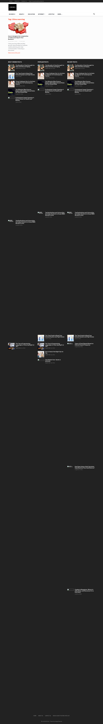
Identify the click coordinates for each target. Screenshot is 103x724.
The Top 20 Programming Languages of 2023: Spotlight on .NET (25, 345)
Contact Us (24, 1)
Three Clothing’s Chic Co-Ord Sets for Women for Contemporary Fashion (25, 83)
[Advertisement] (65, 7)
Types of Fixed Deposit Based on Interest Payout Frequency (84, 344)
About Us (17, 1)
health (21, 14)
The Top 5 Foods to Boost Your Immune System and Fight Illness (25, 74)
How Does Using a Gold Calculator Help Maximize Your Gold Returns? (84, 467)
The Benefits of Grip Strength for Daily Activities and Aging (25, 66)
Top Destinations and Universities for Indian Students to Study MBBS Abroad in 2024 (25, 222)
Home (10, 1)
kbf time (47, 721)
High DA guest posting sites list (36, 1)
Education (31, 14)
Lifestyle (51, 14)
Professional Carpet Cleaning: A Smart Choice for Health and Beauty (25, 99)
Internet (41, 14)
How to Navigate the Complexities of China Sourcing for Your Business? (18, 37)
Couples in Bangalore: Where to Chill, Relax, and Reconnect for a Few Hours (84, 591)
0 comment (22, 41)
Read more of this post (14, 52)
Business (12, 14)
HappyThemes (58, 721)
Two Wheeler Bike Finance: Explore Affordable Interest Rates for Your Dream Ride (25, 91)
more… (60, 14)
